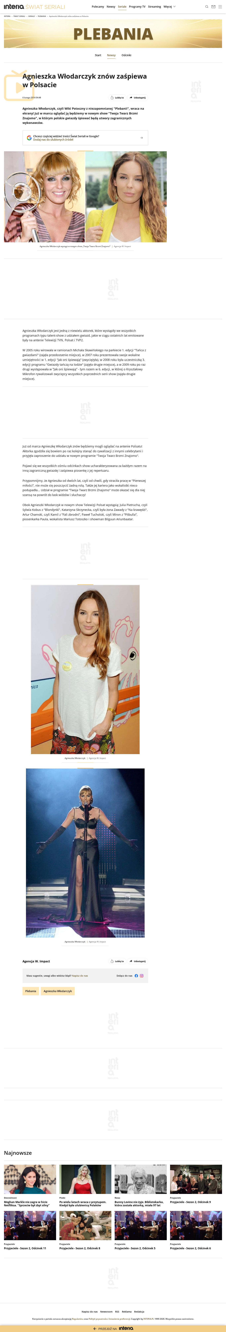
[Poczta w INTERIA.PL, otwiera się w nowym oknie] (213, 7)
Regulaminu (78, 1318)
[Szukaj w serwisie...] (206, 7)
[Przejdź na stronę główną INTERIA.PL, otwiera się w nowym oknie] (14, 6)
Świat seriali (19, 16)
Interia (7, 16)
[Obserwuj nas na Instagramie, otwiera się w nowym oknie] (141, 975)
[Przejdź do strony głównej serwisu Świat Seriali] (45, 6)
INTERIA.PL (148, 1318)
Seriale (31, 16)
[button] (170, 7)
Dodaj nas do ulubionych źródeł (66, 139)
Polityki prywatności (98, 1318)
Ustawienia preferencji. (120, 1319)
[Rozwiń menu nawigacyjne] (220, 7)
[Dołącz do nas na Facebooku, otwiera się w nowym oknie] (136, 975)
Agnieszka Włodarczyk (58, 991)
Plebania (42, 16)
